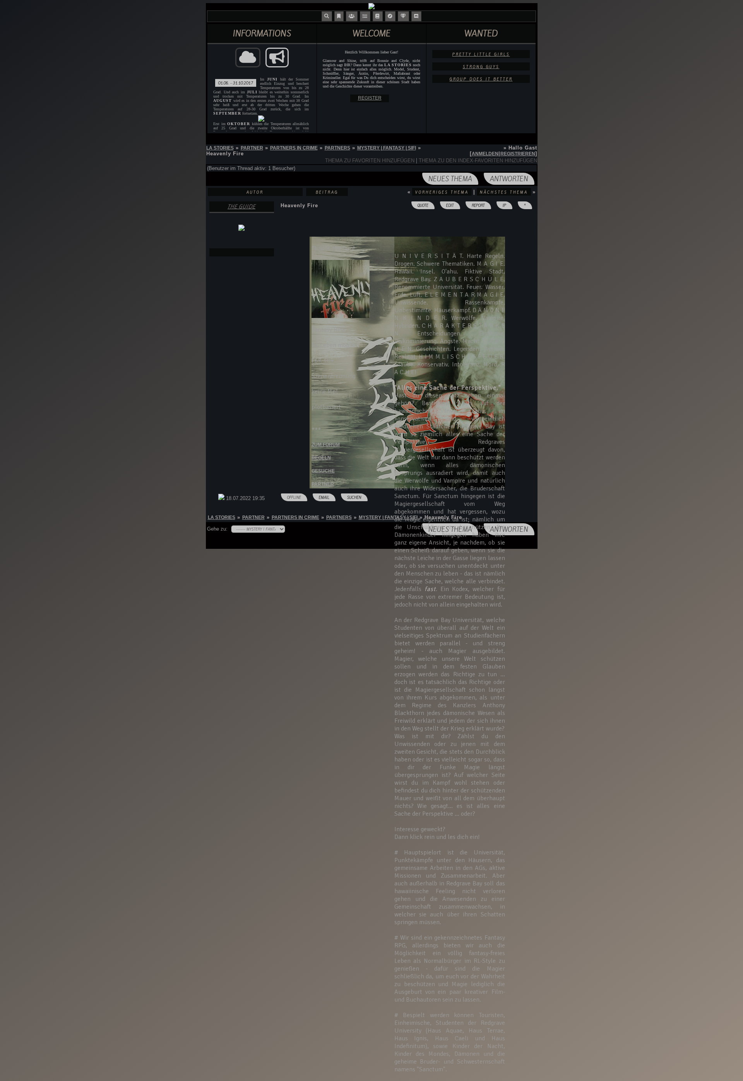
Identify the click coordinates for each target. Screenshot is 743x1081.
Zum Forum (326, 444)
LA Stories (220, 148)
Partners (337, 148)
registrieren (517, 153)
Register (370, 98)
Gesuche (323, 471)
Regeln (321, 458)
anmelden (485, 153)
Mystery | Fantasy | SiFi (386, 148)
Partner (252, 148)
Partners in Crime (294, 148)
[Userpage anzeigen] (241, 252)
